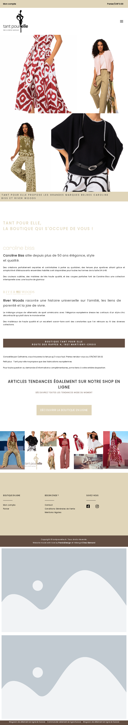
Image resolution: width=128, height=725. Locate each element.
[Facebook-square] (88, 506)
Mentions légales (53, 512)
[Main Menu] (121, 21)
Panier (6, 509)
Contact (49, 505)
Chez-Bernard (88, 542)
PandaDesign (64, 542)
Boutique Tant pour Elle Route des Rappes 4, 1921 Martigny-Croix (64, 343)
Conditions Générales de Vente (60, 509)
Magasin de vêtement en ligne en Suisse (27, 722)
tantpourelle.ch (60, 539)
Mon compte (9, 505)
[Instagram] (97, 506)
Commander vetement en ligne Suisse (64, 722)
